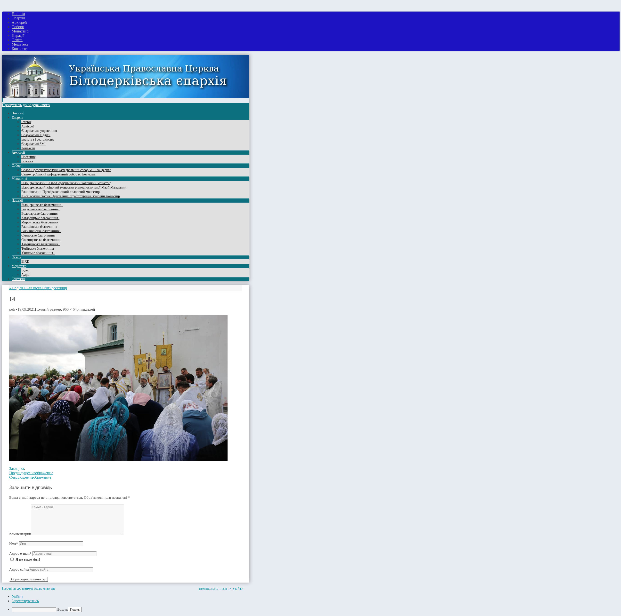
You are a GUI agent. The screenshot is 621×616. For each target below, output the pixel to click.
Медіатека (20, 44)
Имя (13, 543)
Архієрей (19, 22)
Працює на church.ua (215, 588)
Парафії (18, 35)
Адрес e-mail (20, 553)
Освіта (17, 40)
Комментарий (20, 534)
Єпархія (18, 18)
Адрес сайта (19, 569)
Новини (18, 14)
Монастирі (20, 31)
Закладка (16, 468)
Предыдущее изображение (31, 473)
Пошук (62, 609)
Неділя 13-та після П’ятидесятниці (38, 288)
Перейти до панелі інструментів (28, 588)
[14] (118, 459)
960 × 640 (71, 309)
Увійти (238, 588)
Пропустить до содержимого (26, 105)
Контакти (19, 49)
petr (12, 309)
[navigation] (310, 603)
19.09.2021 (26, 309)
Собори (18, 27)
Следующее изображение (30, 477)
